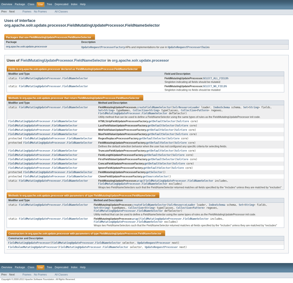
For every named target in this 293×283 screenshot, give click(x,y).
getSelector (154, 172)
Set (245, 107)
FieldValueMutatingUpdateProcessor (33, 247)
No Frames (40, 11)
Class (31, 4)
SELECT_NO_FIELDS (215, 86)
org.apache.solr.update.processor (26, 46)
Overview (6, 4)
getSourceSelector (155, 176)
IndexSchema (221, 107)
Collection (140, 110)
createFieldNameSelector (154, 107)
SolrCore (183, 121)
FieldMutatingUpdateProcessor (29, 242)
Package (20, 4)
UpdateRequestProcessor (153, 242)
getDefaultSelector (161, 121)
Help (83, 4)
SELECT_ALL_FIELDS (215, 78)
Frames (27, 11)
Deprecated (61, 4)
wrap (140, 180)
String (253, 107)
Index (74, 4)
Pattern (202, 110)
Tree (49, 4)
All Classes (61, 11)
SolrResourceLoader (186, 107)
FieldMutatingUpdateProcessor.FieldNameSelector (60, 37)
